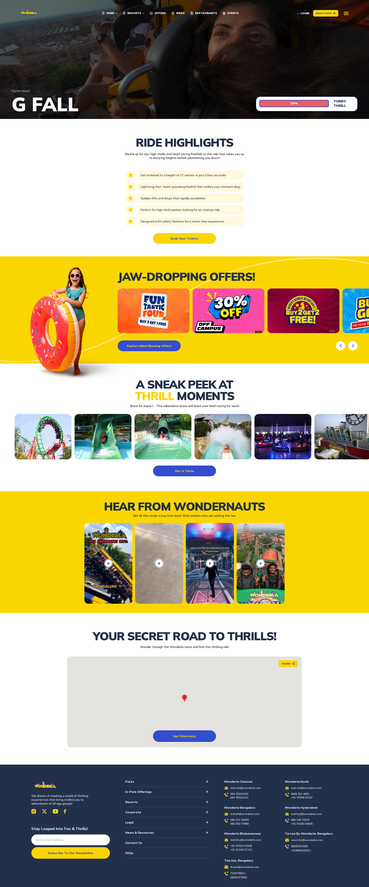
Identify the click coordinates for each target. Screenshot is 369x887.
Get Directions (184, 736)
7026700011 (238, 873)
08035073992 (238, 877)
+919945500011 (301, 850)
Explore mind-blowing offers (149, 346)
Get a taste (184, 471)
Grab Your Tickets (184, 238)
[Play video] (108, 563)
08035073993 (299, 846)
